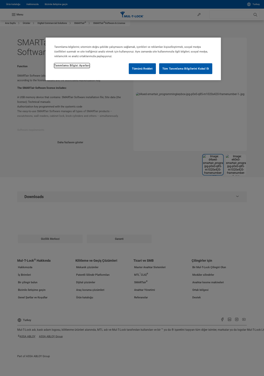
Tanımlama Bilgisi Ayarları (72, 65)
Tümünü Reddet (142, 68)
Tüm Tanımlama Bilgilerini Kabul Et (185, 68)
